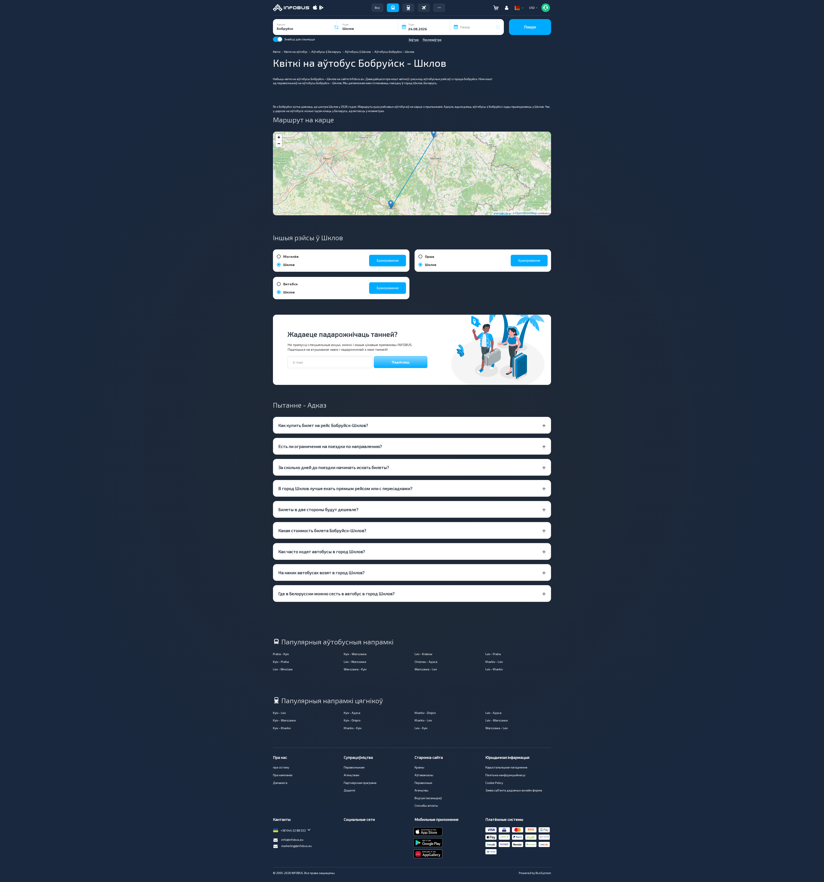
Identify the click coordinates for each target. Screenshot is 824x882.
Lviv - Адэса (493, 713)
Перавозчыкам (354, 767)
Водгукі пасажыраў (428, 798)
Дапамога (280, 783)
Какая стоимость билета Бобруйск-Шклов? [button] (322, 530)
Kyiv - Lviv (279, 713)
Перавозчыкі (423, 783)
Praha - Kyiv (281, 654)
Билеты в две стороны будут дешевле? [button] (318, 509)
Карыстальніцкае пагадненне (506, 767)
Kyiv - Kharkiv (282, 728)
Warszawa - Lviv (426, 669)
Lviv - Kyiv (421, 728)
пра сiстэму (281, 767)
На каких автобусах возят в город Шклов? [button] (321, 572)
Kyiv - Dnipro (352, 720)
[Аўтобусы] (393, 7)
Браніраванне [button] (388, 260)
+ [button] (278, 137)
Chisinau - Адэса (426, 661)
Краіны (419, 767)
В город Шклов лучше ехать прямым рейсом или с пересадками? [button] (345, 488)
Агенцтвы (421, 790)
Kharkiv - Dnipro (425, 713)
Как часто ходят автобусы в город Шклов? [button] (321, 551)
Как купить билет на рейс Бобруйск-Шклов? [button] (323, 425)
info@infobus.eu (292, 839)
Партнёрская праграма (360, 783)
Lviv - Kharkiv (494, 669)
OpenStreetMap (526, 213)
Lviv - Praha (493, 654)
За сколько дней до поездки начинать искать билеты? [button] (333, 467)
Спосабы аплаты (426, 805)
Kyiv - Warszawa (355, 654)
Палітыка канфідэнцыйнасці (505, 775)
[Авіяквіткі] (424, 7)
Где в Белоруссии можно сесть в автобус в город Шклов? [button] (336, 593)
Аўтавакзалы (424, 775)
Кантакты (282, 819)
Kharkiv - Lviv (494, 661)
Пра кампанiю (282, 775)
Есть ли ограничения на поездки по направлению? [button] (330, 446)
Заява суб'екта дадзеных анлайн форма (513, 790)
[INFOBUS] (291, 7)
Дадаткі (349, 790)
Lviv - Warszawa (355, 661)
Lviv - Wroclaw (283, 669)
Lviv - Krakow (423, 654)
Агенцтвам (351, 775)
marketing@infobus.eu (296, 846)
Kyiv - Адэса (352, 713)
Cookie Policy (494, 783)
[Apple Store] (315, 8)
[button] (439, 7)
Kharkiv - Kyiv (353, 728)
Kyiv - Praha (281, 661)
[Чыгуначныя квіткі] (408, 7)
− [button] (278, 143)
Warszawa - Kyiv (355, 669)
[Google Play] (321, 8)
